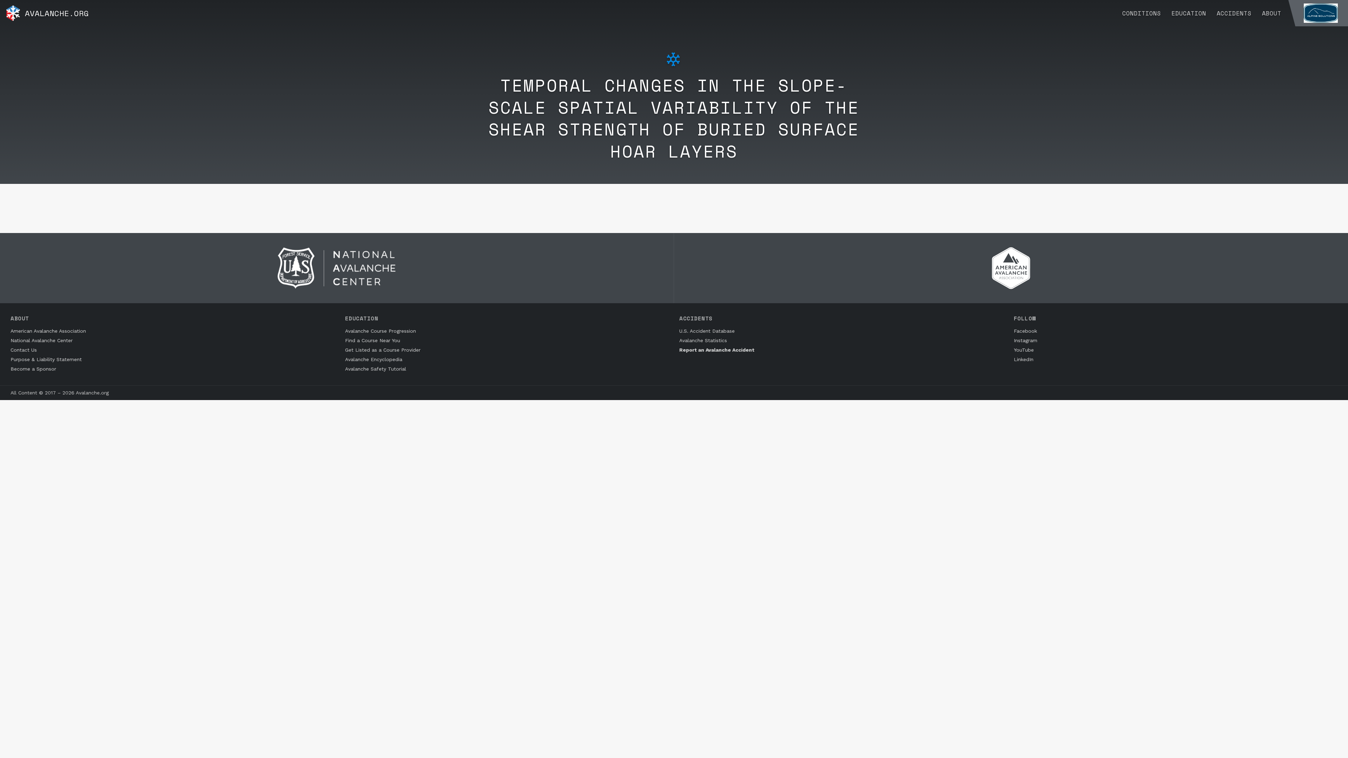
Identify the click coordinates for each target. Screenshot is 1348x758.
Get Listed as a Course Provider (383, 350)
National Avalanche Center (42, 340)
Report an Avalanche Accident (716, 350)
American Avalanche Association (48, 331)
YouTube (1024, 350)
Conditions (1141, 13)
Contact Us (24, 350)
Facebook (1025, 331)
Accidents (1234, 13)
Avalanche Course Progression (380, 331)
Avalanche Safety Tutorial (375, 369)
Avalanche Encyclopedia (373, 359)
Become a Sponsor (33, 369)
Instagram (1025, 340)
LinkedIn (1023, 359)
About (1271, 13)
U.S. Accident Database (707, 331)
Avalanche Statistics (703, 340)
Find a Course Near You (372, 340)
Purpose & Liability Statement (46, 359)
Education (1188, 13)
